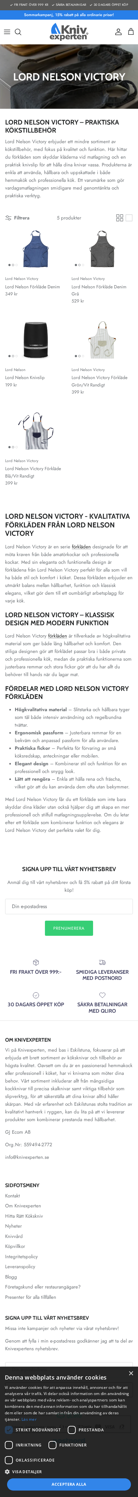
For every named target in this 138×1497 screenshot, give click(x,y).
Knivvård (14, 1236)
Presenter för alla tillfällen (30, 1297)
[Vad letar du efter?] (21, 32)
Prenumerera (69, 928)
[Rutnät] (120, 218)
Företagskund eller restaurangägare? (43, 1286)
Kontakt (12, 1195)
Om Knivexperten (23, 1205)
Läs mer (29, 1419)
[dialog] (69, 1432)
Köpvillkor (15, 1246)
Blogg (11, 1276)
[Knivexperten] (69, 32)
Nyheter (13, 1226)
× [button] (130, 1373)
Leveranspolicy (20, 1266)
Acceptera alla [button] (69, 1484)
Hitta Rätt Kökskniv (24, 1216)
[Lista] (129, 218)
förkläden (81, 546)
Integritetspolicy (21, 1256)
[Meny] (7, 32)
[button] (69, 1471)
